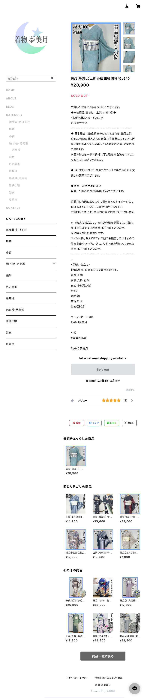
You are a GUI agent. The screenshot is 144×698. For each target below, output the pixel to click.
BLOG (10, 106)
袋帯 (12, 156)
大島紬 (16, 149)
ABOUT (11, 98)
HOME (10, 90)
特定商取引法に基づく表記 (108, 677)
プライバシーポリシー (77, 677)
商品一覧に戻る (103, 656)
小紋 (12, 136)
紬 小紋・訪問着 (18, 143)
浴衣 (12, 192)
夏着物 (13, 199)
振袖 (12, 129)
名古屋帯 (14, 164)
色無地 (13, 171)
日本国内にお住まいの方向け (103, 380)
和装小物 (14, 185)
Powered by (99, 691)
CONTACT (13, 207)
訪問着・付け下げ (19, 122)
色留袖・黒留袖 (18, 178)
